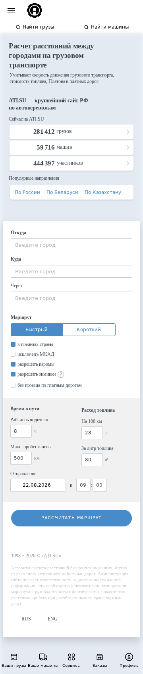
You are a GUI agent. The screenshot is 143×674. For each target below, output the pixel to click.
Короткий (89, 329)
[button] (21, 619)
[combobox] (71, 244)
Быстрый (36, 329)
